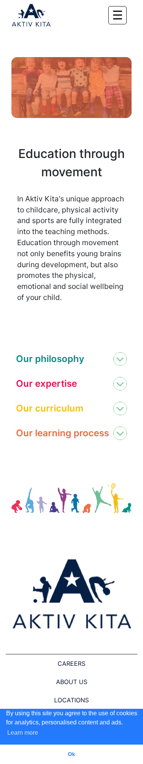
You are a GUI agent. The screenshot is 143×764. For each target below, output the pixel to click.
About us (71, 682)
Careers (71, 663)
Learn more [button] (22, 732)
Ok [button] (71, 754)
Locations (71, 700)
